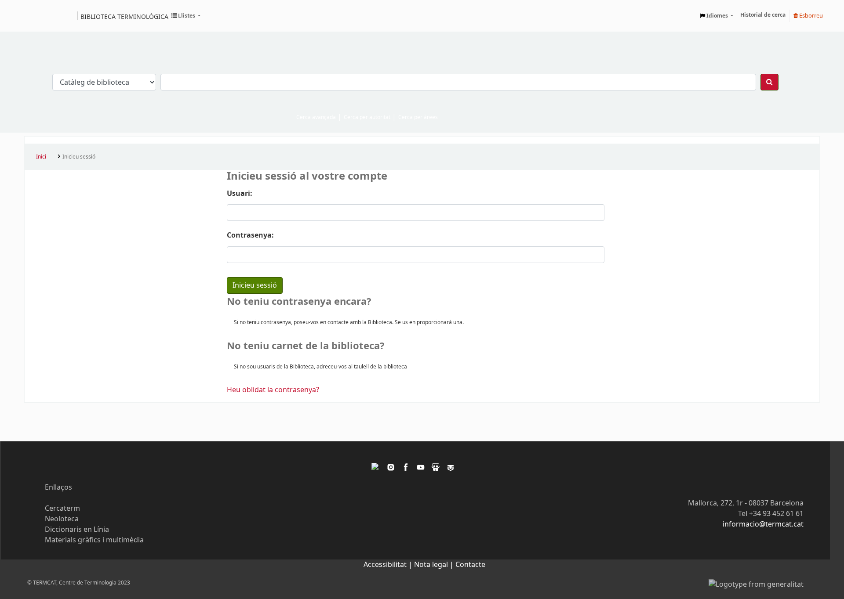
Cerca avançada (316, 117)
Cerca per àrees (418, 117)
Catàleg (34, 16)
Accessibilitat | (389, 564)
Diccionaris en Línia (77, 529)
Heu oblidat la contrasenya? (273, 390)
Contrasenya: (250, 235)
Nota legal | (434, 564)
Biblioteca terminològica (124, 16)
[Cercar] (769, 82)
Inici (41, 157)
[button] (186, 15)
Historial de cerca (763, 15)
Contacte (470, 564)
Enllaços (58, 487)
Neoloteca (62, 519)
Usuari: (239, 193)
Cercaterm (62, 508)
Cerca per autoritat (367, 117)
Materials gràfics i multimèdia (94, 540)
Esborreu (810, 15)
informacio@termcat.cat (763, 524)
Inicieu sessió (78, 157)
